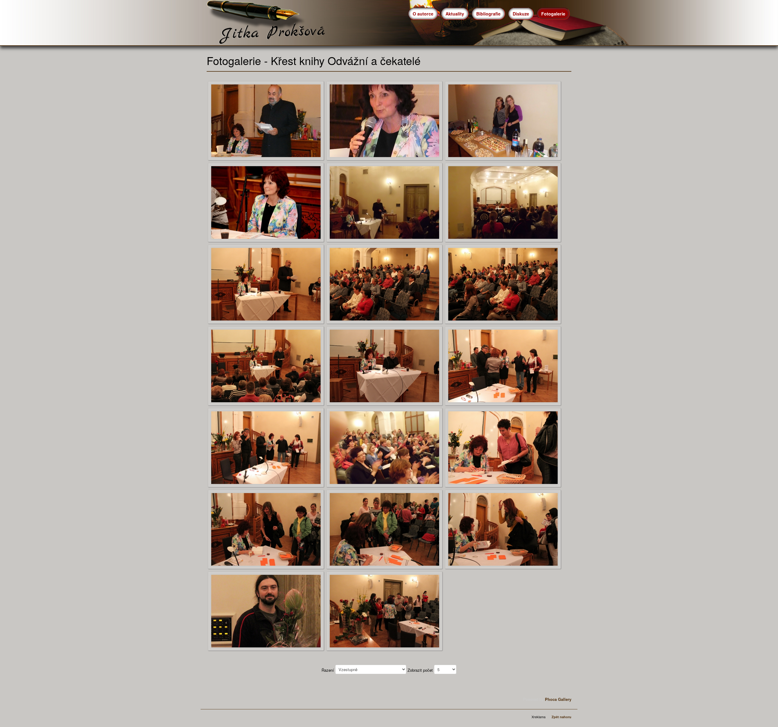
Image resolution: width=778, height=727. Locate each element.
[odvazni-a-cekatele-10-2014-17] (384, 529)
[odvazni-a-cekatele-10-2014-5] (384, 202)
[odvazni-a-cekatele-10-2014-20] (384, 610)
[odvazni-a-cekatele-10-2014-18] (503, 529)
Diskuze (521, 14)
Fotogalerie (553, 14)
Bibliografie (488, 14)
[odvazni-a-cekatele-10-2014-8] (384, 283)
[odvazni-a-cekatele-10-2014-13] (266, 447)
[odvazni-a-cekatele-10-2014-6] (503, 202)
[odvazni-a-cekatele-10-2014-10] (266, 365)
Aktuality (455, 14)
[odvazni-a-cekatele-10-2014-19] (266, 610)
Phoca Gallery (558, 699)
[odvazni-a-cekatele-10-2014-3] (503, 120)
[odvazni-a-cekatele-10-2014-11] (384, 365)
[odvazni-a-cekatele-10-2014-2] (384, 120)
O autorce (423, 14)
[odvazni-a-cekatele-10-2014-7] (266, 283)
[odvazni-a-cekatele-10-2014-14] (384, 447)
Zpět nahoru (561, 717)
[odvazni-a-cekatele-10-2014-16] (266, 529)
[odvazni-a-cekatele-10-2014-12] (503, 365)
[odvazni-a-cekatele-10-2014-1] (266, 120)
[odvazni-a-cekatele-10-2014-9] (503, 283)
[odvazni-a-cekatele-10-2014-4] (266, 202)
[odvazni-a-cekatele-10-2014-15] (503, 447)
